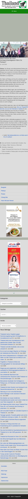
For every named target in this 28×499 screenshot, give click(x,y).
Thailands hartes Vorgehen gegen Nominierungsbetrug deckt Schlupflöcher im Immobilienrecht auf (13, 336)
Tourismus (13, 145)
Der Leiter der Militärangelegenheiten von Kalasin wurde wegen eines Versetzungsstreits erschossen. (13, 445)
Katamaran (10, 147)
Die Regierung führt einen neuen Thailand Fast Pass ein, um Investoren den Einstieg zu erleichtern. (13, 406)
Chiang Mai (4, 197)
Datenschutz (4, 480)
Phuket (3, 194)
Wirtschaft (19, 145)
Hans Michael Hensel (7, 200)
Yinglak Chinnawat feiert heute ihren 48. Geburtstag (15, 149)
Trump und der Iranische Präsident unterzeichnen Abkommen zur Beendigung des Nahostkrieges (13, 456)
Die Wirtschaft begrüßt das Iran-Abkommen (13, 439)
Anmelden (4, 466)
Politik (8, 145)
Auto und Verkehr (6, 143)
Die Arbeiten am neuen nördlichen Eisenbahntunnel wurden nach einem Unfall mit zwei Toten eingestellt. (14, 400)
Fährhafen (4, 147)
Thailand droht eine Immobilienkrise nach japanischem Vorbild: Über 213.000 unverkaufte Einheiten (12, 342)
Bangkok (3, 187)
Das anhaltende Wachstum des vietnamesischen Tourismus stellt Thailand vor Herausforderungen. (13, 376)
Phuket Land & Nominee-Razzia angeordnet (13, 419)
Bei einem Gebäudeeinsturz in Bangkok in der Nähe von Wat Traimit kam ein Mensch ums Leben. (13, 357)
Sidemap (3, 474)
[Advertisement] (14, 28)
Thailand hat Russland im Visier (9, 436)
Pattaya (4, 145)
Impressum (4, 477)
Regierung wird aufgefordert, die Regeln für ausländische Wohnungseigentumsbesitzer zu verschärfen (13, 370)
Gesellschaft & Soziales (17, 143)
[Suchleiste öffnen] (25, 11)
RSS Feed (4, 470)
